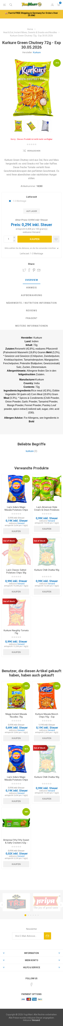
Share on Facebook (29, 270)
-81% (26, 479)
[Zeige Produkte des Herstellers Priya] (46, 902)
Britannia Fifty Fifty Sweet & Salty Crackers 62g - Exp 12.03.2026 (16, 843)
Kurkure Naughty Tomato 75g (16, 632)
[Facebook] (31, 984)
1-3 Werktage (19, 201)
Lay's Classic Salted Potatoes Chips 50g (16, 571)
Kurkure (37, 52)
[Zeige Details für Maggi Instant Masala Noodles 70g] (16, 695)
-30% (26, 686)
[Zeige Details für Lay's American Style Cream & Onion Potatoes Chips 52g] (46, 488)
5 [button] (35, 915)
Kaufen (34, 239)
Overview (31, 280)
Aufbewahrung (31, 295)
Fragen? (31, 318)
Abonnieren (47, 935)
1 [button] (25, 915)
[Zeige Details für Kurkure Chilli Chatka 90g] (46, 551)
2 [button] (28, 915)
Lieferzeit (31, 196)
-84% (56, 686)
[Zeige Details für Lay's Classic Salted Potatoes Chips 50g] (16, 551)
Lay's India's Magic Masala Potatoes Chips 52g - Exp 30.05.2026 (16, 510)
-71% (57, 63)
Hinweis (31, 287)
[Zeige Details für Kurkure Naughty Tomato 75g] (16, 612)
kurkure (30, 451)
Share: (31, 264)
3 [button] (30, 915)
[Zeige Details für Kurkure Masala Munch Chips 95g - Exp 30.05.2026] (46, 695)
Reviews (31, 310)
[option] (18, 126)
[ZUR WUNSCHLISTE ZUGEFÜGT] (56, 239)
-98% (26, 812)
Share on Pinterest (34, 270)
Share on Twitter (24, 270)
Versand (36, 232)
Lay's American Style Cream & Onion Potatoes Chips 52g (46, 510)
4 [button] (33, 915)
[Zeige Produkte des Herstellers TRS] (16, 902)
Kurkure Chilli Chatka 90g (46, 570)
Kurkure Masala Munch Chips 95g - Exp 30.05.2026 (46, 717)
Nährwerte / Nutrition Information (31, 303)
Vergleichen (33, 151)
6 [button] (38, 915)
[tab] (31, 280)
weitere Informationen (31, 325)
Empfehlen (39, 270)
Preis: (16, 225)
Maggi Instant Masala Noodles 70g (16, 715)
